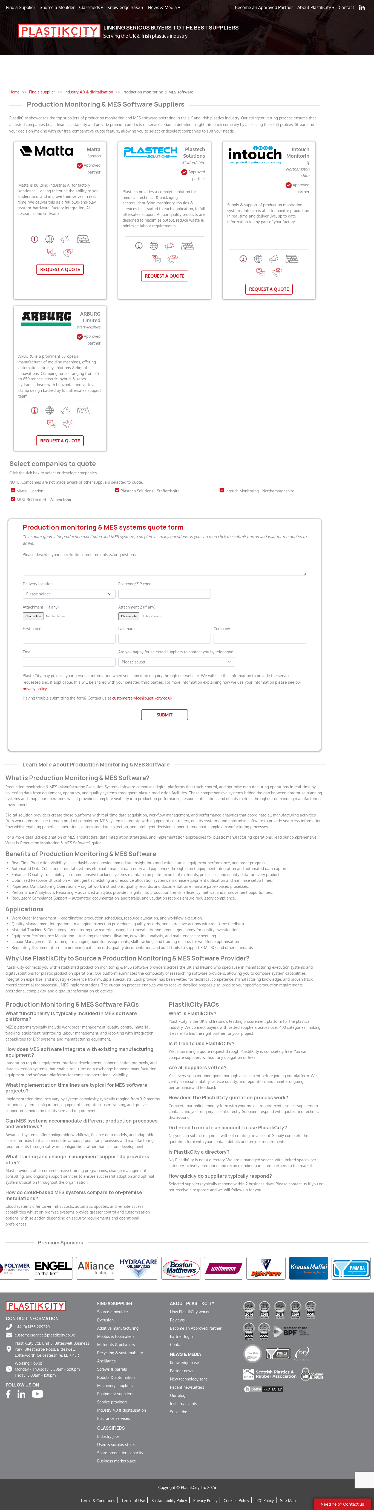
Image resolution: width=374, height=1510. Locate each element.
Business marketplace (116, 1460)
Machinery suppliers (115, 1385)
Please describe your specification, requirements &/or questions (79, 554)
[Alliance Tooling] (20, 1268)
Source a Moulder (57, 7)
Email (28, 651)
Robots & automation (116, 1377)
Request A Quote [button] (60, 269)
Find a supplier (114, 1303)
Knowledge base (184, 1362)
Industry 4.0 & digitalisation (121, 1410)
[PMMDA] (275, 1268)
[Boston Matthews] (105, 1268)
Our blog (177, 1395)
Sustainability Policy (169, 1500)
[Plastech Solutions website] (154, 245)
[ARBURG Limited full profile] (35, 409)
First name (32, 628)
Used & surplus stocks (116, 1444)
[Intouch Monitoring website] (258, 258)
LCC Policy (264, 1500)
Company (222, 628)
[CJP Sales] (190, 1268)
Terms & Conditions (97, 1500)
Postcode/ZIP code (134, 583)
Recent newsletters (187, 1387)
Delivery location (38, 583)
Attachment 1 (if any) (41, 606)
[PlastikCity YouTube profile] (37, 1393)
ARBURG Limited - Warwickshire (45, 499)
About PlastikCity (315, 7)
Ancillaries (106, 1360)
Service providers (112, 1401)
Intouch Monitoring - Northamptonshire (259, 490)
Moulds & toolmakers (116, 1336)
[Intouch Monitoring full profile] (243, 258)
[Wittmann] (148, 1268)
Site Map (288, 1500)
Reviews (177, 1319)
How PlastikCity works (189, 1311)
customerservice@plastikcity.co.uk (142, 697)
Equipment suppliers (115, 1393)
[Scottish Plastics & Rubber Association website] (270, 1373)
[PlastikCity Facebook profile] (8, 1393)
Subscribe (178, 1411)
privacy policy (35, 688)
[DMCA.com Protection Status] (263, 1388)
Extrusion (105, 1319)
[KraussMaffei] (233, 1268)
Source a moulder (112, 1311)
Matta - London (29, 490)
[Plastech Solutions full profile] (139, 245)
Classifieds (91, 7)
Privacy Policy (205, 1500)
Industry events (183, 1403)
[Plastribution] (318, 1268)
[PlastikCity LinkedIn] (361, 7)
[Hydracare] (63, 1268)
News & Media (164, 7)
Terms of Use (133, 1500)
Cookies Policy (236, 1500)
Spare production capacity (120, 1452)
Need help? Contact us (342, 1504)
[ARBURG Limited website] (49, 409)
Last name (127, 628)
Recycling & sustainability (120, 1352)
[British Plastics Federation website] (291, 1331)
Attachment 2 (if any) (136, 606)
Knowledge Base (125, 7)
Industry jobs (108, 1436)
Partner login (181, 1336)
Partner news (181, 1370)
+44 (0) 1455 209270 (32, 1326)
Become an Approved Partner (264, 7)
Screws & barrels (112, 1369)
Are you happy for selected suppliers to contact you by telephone (175, 651)
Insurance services (113, 1418)
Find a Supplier (20, 7)
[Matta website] (49, 238)
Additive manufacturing (118, 1328)
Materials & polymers (116, 1344)
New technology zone (189, 1378)
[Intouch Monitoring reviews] (260, 271)
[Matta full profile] (35, 238)
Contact (346, 7)
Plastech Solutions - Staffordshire (150, 490)
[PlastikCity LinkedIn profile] (21, 1393)
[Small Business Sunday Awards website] (252, 1353)
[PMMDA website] (278, 1353)
